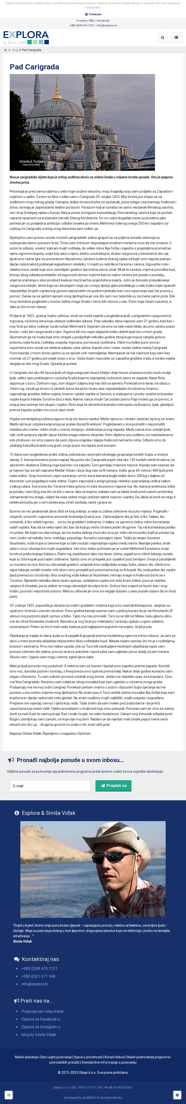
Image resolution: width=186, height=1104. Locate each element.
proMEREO (90, 1097)
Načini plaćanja (26, 1057)
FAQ (91, 20)
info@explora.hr (35, 984)
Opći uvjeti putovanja (56, 1057)
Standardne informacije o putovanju (109, 1062)
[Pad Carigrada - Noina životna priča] (26, 37)
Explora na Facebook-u (41, 1019)
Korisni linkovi (115, 1057)
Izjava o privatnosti (88, 1057)
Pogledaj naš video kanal (42, 1011)
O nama (81, 20)
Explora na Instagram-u (41, 1027)
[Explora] (5, 50)
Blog (15, 50)
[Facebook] (9, 1095)
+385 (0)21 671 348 (38, 976)
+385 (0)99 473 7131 (39, 968)
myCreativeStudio (111, 1097)
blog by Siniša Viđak (39, 1034)
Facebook (103, 20)
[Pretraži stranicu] (163, 37)
